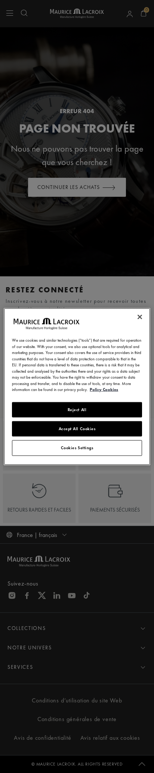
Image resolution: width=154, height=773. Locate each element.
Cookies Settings (77, 447)
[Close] (140, 317)
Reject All (77, 409)
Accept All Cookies (77, 428)
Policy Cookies (104, 389)
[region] (77, 386)
